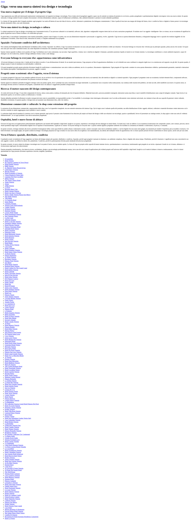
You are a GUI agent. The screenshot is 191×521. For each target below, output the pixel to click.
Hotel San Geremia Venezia (13, 384)
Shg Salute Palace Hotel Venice (15, 513)
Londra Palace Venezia (12, 400)
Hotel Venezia (9, 161)
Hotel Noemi (9, 397)
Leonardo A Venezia (11, 483)
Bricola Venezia (10, 171)
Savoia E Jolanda (10, 320)
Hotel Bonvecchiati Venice (13, 456)
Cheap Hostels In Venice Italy (14, 175)
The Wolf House (10, 472)
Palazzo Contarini (10, 481)
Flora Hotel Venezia (11, 291)
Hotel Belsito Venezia (11, 422)
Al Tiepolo (8, 357)
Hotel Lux (8, 293)
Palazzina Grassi (10, 232)
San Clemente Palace (11, 216)
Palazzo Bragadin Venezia (13, 431)
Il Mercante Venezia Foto (13, 425)
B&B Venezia (9, 166)
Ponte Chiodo (9, 282)
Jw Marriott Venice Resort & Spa (15, 168)
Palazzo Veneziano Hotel (12, 227)
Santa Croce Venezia (11, 288)
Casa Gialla (8, 246)
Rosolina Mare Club (11, 189)
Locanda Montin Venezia (13, 298)
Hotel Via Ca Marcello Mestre (14, 356)
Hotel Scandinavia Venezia (13, 450)
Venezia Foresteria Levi (12, 440)
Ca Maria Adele (10, 436)
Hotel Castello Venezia (12, 427)
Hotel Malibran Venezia (12, 363)
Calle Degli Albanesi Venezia (14, 445)
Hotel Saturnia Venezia (12, 236)
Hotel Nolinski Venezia (12, 289)
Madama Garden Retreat (12, 377)
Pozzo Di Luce (9, 280)
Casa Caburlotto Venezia (12, 420)
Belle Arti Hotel (10, 314)
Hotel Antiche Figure (11, 386)
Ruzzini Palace (9, 373)
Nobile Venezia (9, 504)
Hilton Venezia (9, 178)
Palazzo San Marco (11, 502)
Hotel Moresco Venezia (12, 477)
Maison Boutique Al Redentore (14, 509)
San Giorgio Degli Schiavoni (14, 454)
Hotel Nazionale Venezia (12, 488)
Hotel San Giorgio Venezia (13, 461)
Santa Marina (9, 202)
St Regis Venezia (10, 209)
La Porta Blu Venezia (11, 382)
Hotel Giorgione (10, 230)
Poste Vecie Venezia (11, 393)
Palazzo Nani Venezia (12, 261)
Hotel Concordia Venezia (13, 273)
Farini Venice (9, 300)
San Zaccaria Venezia (11, 241)
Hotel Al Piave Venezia (12, 316)
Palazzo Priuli (9, 309)
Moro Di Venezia (10, 364)
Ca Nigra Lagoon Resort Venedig (15, 447)
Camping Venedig (10, 204)
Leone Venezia (9, 307)
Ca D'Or (7, 187)
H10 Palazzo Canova (11, 279)
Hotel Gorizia (9, 239)
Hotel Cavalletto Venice (12, 370)
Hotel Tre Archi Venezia (12, 406)
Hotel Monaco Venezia (12, 325)
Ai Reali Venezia (10, 254)
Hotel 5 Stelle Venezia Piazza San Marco (17, 195)
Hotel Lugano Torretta (12, 441)
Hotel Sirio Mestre (10, 318)
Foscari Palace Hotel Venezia (14, 511)
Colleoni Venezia (10, 500)
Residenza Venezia (11, 432)
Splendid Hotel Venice (12, 229)
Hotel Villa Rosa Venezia (13, 411)
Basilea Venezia (10, 457)
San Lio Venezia (10, 388)
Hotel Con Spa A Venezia (13, 193)
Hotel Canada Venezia (12, 322)
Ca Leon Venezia (10, 490)
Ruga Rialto (8, 415)
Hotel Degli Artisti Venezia (13, 343)
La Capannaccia (10, 304)
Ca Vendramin (9, 443)
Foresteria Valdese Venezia (13, 223)
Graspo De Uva (10, 390)
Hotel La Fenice (10, 518)
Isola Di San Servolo (11, 275)
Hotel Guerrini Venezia (12, 372)
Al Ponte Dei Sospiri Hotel (13, 470)
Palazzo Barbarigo (10, 255)
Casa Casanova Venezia (12, 475)
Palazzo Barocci (10, 398)
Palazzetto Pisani (10, 341)
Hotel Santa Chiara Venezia (13, 252)
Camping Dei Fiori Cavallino (14, 177)
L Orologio (8, 311)
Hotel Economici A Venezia (13, 173)
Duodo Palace (9, 465)
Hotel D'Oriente (10, 286)
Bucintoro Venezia (10, 259)
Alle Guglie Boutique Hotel (13, 366)
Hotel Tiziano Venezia (12, 429)
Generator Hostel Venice (12, 345)
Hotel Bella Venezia (11, 329)
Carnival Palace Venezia (12, 413)
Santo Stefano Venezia (12, 297)
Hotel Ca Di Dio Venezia (13, 221)
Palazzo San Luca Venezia (13, 352)
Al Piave (7, 323)
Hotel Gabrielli (9, 271)
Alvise (7, 184)
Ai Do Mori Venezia (11, 463)
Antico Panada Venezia (12, 459)
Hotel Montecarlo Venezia (13, 339)
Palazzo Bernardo (10, 379)
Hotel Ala (8, 284)
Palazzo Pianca (9, 331)
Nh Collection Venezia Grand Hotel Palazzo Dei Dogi (22, 404)
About (3, 1)
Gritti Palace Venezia (11, 170)
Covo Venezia (9, 336)
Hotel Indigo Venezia (11, 270)
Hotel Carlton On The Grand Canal (16, 268)
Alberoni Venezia (10, 220)
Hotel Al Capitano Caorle (13, 495)
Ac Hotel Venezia (10, 257)
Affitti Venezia (9, 186)
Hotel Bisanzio (9, 237)
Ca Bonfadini (9, 424)
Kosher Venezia (10, 409)
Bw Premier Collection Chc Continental (17, 434)
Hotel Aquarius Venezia (12, 313)
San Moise (8, 263)
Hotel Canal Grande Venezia (14, 354)
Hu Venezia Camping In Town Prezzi (16, 162)
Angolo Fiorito (9, 302)
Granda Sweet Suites (11, 438)
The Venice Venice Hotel (12, 180)
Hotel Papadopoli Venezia (13, 214)
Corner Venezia (10, 395)
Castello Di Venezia (11, 515)
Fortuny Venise (9, 416)
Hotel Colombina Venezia (13, 452)
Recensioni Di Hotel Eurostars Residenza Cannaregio (21, 517)
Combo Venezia (10, 207)
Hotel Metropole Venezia (12, 234)
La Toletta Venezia (11, 381)
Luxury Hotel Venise (11, 212)
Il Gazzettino (9, 159)
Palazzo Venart (9, 295)
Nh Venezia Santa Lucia (12, 334)
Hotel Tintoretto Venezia (12, 499)
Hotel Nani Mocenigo (12, 361)
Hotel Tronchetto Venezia (13, 368)
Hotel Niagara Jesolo (11, 391)
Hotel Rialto (8, 243)
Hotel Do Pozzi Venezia (12, 350)
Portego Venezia (10, 359)
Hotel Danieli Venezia (12, 164)
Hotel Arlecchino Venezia (13, 484)
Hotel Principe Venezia (12, 225)
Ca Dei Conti (9, 218)
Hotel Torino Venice (11, 375)
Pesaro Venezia (9, 493)
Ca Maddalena (9, 402)
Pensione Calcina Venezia (13, 407)
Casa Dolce (8, 508)
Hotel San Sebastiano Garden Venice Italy (18, 418)
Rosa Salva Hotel (10, 348)
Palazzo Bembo (10, 327)
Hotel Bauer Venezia (11, 264)
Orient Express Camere (12, 497)
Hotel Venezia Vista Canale (13, 506)
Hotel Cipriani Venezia (12, 191)
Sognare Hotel (9, 479)
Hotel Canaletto (10, 248)
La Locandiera (9, 449)
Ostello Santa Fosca (11, 486)
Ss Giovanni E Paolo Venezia (14, 468)
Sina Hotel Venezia (11, 196)
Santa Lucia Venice (11, 338)
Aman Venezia (9, 182)
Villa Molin (8, 198)
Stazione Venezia (10, 211)
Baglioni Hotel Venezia (12, 266)
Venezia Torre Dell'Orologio (14, 205)
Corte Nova (8, 466)
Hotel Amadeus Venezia (12, 250)
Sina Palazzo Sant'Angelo (13, 332)
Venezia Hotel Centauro (12, 474)
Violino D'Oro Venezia (12, 245)
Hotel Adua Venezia (11, 277)
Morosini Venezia (10, 347)
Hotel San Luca (10, 305)
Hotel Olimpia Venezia (12, 491)
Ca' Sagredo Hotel (10, 200)
